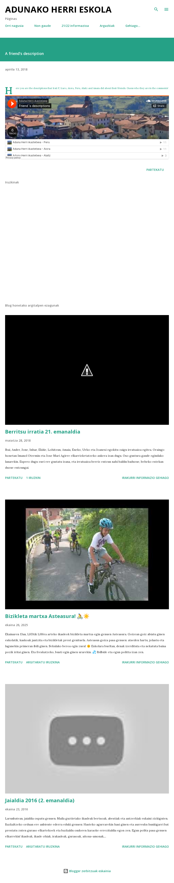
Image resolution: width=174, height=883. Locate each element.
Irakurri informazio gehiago (145, 478)
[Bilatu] (156, 7)
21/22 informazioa (75, 26)
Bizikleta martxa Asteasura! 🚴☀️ (47, 615)
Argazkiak (107, 26)
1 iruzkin (33, 478)
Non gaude (42, 26)
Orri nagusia (14, 26)
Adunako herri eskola (58, 9)
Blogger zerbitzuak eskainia (89, 871)
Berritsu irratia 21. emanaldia (42, 431)
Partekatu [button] (155, 170)
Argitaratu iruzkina (43, 662)
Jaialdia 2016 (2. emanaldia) (39, 800)
